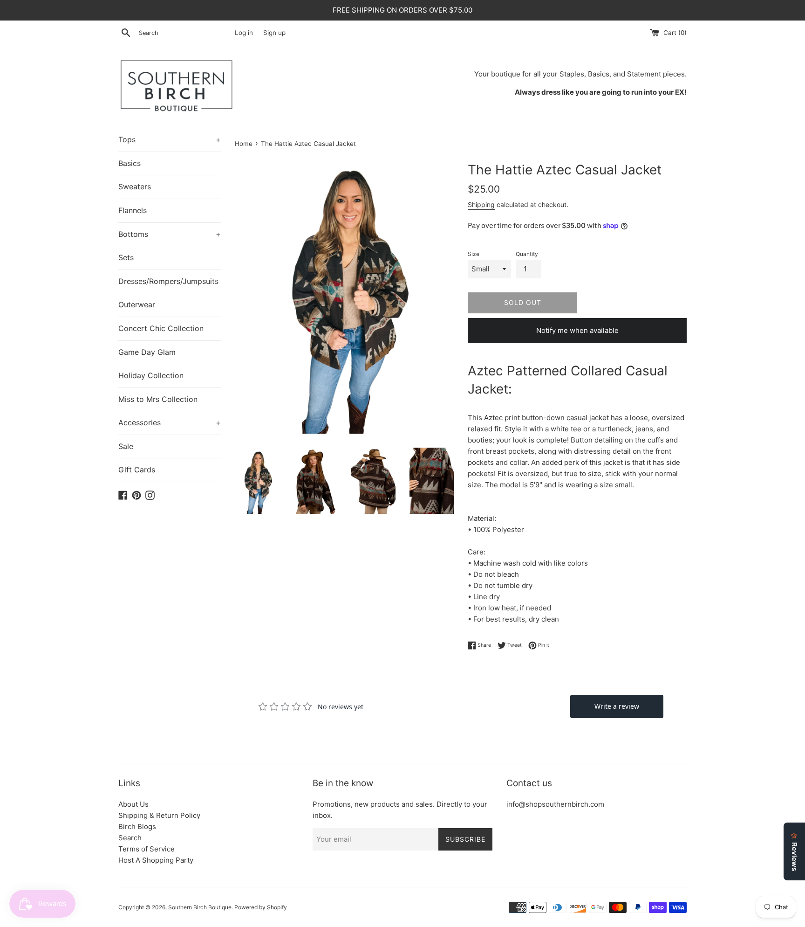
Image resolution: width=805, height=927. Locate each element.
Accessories (169, 422)
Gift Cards (136, 469)
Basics (129, 163)
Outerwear (136, 304)
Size (473, 253)
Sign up (274, 32)
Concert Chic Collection (161, 328)
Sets (126, 257)
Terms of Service (146, 848)
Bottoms (169, 234)
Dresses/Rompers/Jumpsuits (168, 281)
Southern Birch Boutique (200, 907)
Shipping (481, 204)
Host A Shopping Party (155, 860)
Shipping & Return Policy (159, 815)
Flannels (132, 210)
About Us (133, 804)
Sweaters (134, 186)
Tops (169, 139)
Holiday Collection (151, 375)
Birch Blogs (137, 826)
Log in (244, 32)
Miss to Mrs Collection (158, 399)
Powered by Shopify (260, 907)
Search (130, 837)
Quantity (527, 253)
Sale (125, 446)
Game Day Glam (147, 352)
